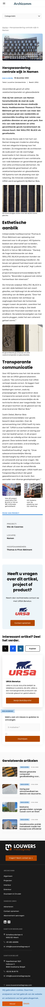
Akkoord (12, 1004)
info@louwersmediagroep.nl (18, 947)
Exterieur (7, 889)
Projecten (8, 880)
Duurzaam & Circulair (12, 894)
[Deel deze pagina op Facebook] (13, 648)
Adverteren (8, 907)
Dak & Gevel (7, 78)
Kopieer (32, 648)
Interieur (7, 885)
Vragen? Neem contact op (20, 858)
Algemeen (8, 876)
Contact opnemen (11, 911)
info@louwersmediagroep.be (18, 976)
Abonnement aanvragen (14, 916)
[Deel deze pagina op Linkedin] (21, 648)
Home (5, 27)
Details (26, 1003)
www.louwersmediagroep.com (19, 985)
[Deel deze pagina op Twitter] (5, 648)
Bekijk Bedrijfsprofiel (22, 700)
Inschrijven (22, 739)
